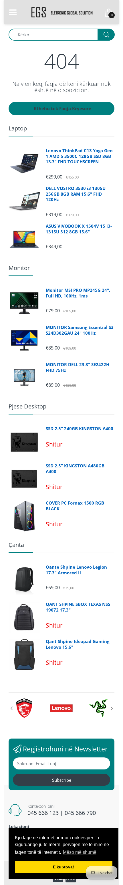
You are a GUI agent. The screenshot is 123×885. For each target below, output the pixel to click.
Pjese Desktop (27, 406)
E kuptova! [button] (63, 867)
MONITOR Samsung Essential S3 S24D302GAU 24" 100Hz (80, 330)
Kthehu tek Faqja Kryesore (62, 108)
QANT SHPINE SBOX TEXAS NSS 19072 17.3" (78, 607)
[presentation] (11, 708)
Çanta (16, 545)
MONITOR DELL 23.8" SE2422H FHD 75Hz (77, 367)
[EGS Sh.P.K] (61, 12)
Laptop (18, 128)
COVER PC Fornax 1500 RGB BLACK (75, 505)
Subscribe (61, 780)
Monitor (19, 268)
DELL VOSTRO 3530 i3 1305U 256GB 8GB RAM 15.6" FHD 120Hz (76, 194)
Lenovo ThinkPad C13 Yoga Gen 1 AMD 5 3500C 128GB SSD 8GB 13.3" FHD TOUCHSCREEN (79, 156)
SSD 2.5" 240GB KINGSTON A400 (79, 428)
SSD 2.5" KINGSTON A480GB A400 (75, 468)
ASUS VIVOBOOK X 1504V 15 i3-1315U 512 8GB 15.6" (79, 229)
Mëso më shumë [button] (79, 852)
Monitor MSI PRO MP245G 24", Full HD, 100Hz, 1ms (78, 293)
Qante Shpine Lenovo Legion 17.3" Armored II (76, 570)
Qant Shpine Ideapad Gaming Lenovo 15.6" (77, 644)
